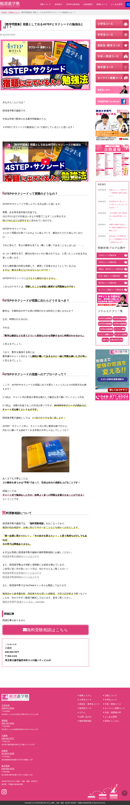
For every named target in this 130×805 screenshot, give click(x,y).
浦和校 (5, 721)
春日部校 (6, 766)
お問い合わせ (85, 717)
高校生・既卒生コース (89, 704)
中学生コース (111, 700)
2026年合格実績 (73, 4)
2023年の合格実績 (119, 318)
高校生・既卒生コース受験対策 (111, 269)
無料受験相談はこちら (47, 630)
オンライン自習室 (121, 334)
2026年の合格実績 (106, 329)
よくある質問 (116, 4)
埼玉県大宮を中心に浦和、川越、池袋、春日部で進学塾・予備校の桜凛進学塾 (64, 803)
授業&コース (101, 4)
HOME (4, 12)
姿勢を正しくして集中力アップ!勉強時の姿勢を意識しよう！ (118, 193)
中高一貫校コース (113, 704)
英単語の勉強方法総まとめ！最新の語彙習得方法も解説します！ (118, 228)
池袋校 (5, 751)
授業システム (85, 695)
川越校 (8, 648)
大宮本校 (6, 705)
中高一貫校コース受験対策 (109, 276)
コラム (82, 712)
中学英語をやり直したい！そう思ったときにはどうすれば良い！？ (118, 204)
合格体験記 (88, 4)
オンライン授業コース (105, 334)
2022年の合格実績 (105, 318)
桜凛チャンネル (112, 721)
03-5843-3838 (8, 754)
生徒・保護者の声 (113, 712)
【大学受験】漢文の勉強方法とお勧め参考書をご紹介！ (118, 216)
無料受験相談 (85, 721)
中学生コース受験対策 (107, 262)
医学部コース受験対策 (107, 283)
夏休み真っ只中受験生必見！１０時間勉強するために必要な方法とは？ (118, 239)
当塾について (45, 4)
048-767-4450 (8, 723)
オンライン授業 (119, 329)
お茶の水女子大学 (116, 340)
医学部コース (85, 708)
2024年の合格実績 (105, 324)
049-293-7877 (8, 738)
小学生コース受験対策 (107, 255)
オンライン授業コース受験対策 (111, 290)
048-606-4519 (8, 769)
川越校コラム (13, 12)
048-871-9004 (8, 708)
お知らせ (105, 340)
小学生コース (85, 700)
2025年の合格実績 (119, 324)
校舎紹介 (58, 4)
